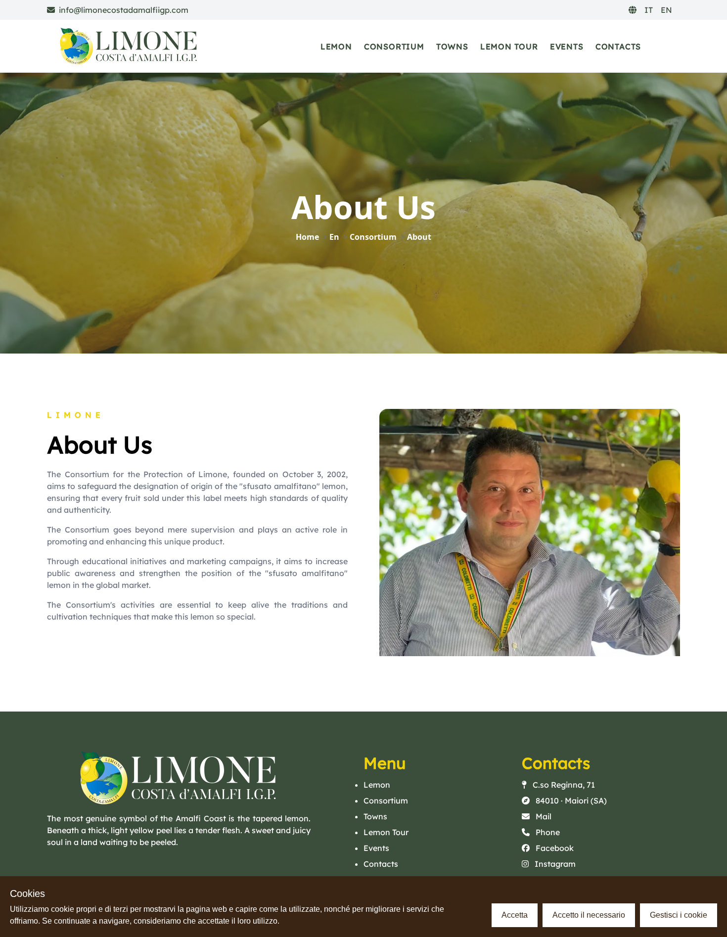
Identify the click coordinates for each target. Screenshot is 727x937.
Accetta (514, 915)
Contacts (618, 46)
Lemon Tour (509, 46)
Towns (452, 46)
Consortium (394, 46)
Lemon (336, 46)
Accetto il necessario (588, 915)
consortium (373, 236)
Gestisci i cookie (678, 915)
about (419, 236)
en (334, 236)
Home (307, 236)
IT (648, 10)
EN (666, 10)
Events (567, 46)
